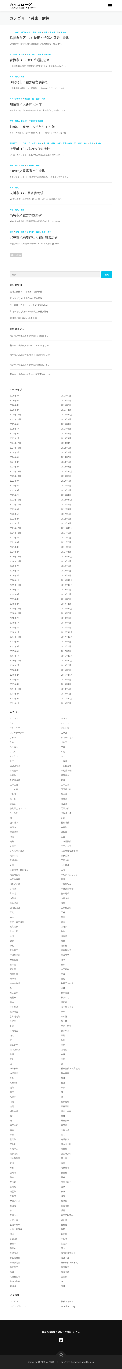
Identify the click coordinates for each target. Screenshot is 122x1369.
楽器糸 (13, 997)
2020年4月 (66, 570)
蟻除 (63, 1196)
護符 (63, 1210)
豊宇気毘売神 (67, 1215)
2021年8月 (15, 537)
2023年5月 (66, 485)
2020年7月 (15, 565)
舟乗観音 (65, 1139)
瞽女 (12, 1059)
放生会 (13, 964)
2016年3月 (66, 670)
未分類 (13, 978)
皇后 (12, 1054)
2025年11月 (66, 414)
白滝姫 (64, 1049)
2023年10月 (15, 476)
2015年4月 (15, 684)
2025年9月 (66, 419)
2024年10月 (15, 447)
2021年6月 (15, 542)
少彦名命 (65, 898)
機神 (53, 143)
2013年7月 (66, 693)
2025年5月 (66, 428)
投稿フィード (67, 1301)
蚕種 (63, 1177)
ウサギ (64, 718)
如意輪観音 (15, 879)
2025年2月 (15, 438)
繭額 (38, 232)
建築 (63, 921)
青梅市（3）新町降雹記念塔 (30, 60)
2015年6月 (15, 679)
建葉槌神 (14, 926)
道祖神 (64, 1219)
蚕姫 (12, 1163)
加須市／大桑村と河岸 (26, 104)
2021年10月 (15, 532)
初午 (40, 143)
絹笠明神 (30, 165)
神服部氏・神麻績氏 (70, 1068)
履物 (63, 902)
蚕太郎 (64, 1158)
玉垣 (63, 1035)
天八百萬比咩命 (17, 850)
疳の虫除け (15, 1049)
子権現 (13, 888)
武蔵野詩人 (40, 374)
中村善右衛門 (67, 770)
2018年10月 (15, 613)
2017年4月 (66, 646)
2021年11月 (66, 528)
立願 (63, 1087)
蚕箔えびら (66, 1182)
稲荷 (45, 32)
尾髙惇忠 (14, 902)
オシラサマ (15, 727)
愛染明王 (14, 950)
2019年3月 (66, 599)
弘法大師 (14, 931)
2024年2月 (15, 466)
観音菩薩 (65, 1205)
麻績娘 (13, 1286)
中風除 (13, 775)
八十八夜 (32, 143)
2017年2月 (66, 651)
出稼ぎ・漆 (66, 813)
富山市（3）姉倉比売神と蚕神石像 (26, 298)
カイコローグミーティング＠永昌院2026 (29, 304)
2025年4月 (15, 433)
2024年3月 (66, 461)
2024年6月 (15, 457)
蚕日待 (13, 1172)
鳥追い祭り (46, 232)
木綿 (63, 973)
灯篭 (59, 143)
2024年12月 (15, 443)
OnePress (65, 1362)
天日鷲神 (65, 855)
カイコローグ (21, 5)
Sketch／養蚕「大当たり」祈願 (32, 126)
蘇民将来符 (66, 1153)
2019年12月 (66, 580)
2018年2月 (66, 627)
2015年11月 (66, 674)
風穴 (63, 1248)
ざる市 (13, 737)
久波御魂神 (15, 780)
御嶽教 (64, 936)
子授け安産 (66, 884)
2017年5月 (15, 646)
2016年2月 (15, 674)
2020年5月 (15, 570)
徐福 (12, 936)
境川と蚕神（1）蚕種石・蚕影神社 (26, 291)
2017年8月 (66, 641)
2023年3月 (66, 490)
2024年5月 (66, 457)
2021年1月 (66, 551)
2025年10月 (15, 419)
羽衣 (63, 1134)
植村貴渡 (65, 992)
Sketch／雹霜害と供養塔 (27, 170)
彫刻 (11, 232)
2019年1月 (66, 603)
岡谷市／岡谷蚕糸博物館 (21, 335)
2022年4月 (15, 518)
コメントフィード (18, 1306)
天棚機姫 (14, 860)
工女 (12, 912)
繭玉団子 (65, 1120)
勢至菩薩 (65, 822)
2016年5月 (66, 665)
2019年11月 (15, 584)
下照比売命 (66, 765)
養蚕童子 (14, 1267)
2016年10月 (66, 660)
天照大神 (65, 860)
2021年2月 (15, 551)
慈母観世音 (66, 950)
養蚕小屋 (65, 1257)
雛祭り (13, 1243)
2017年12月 (66, 632)
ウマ (12, 723)
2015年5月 (66, 679)
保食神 (64, 794)
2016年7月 (15, 665)
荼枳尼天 (14, 1148)
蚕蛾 (63, 1186)
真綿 (63, 1054)
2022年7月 (66, 509)
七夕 (12, 761)
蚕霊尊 (13, 1191)
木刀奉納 (65, 969)
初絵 (63, 817)
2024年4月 (15, 461)
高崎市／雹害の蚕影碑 (26, 215)
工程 (63, 912)
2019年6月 (15, 594)
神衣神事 (65, 1073)
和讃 (12, 836)
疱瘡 (80, 143)
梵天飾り (14, 992)
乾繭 (63, 780)
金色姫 (63, 32)
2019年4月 (15, 599)
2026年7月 (66, 395)
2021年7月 (66, 537)
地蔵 (12, 841)
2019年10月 (66, 584)
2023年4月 (15, 490)
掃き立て (65, 954)
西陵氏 (13, 1205)
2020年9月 (66, 561)
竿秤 (12, 1092)
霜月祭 (64, 1243)
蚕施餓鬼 (65, 1167)
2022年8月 (15, 509)
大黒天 (13, 846)
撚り (63, 959)
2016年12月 (66, 655)
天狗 (12, 865)
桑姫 (63, 988)
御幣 (63, 940)
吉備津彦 (14, 832)
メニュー (109, 5)
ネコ (63, 746)
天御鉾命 (14, 855)
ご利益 (64, 732)
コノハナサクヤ (16, 99)
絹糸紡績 (14, 1111)
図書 (63, 836)
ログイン (14, 1301)
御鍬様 (64, 945)
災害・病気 (37, 32)
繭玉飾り (65, 1125)
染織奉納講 (15, 983)
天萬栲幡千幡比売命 (19, 869)
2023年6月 (15, 485)
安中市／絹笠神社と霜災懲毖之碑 (34, 237)
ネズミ (13, 751)
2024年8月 (15, 452)
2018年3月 (15, 627)
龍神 (63, 1286)
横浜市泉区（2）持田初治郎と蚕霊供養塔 (39, 37)
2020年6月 (66, 565)
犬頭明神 (65, 1030)
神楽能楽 (14, 1073)
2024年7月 (66, 452)
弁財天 (64, 926)
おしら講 (13, 54)
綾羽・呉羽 (66, 1111)
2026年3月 (66, 405)
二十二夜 (65, 784)
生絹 (63, 1040)
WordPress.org (68, 1306)
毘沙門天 (14, 1011)
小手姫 (13, 898)
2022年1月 (66, 523)
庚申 (63, 917)
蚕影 (23, 76)
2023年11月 (66, 471)
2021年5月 (66, 542)
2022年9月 (66, 504)
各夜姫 (64, 827)
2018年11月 (66, 608)
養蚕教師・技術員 (69, 1262)
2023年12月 (15, 471)
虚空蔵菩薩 (15, 1158)
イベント (14, 718)
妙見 (63, 879)
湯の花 (64, 1021)
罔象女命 (65, 1130)
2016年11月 (15, 660)
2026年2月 (15, 409)
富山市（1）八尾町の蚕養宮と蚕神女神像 (29, 311)
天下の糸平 (66, 846)
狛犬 (12, 1035)
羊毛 (12, 1134)
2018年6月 (66, 618)
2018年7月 (15, 618)
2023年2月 (15, 495)
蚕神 (12, 1177)
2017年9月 (15, 641)
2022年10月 (15, 504)
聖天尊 (13, 1139)
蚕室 (63, 1163)
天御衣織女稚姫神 (69, 850)
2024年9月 (66, 447)
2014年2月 (15, 693)
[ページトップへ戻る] (61, 1355)
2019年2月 (15, 603)
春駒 (63, 964)
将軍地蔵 (65, 893)
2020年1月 (15, 580)
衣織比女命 (15, 1201)
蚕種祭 (13, 1182)
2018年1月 (15, 632)
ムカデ (64, 756)
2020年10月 (15, 561)
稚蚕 (63, 1082)
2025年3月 (66, 433)
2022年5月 (66, 514)
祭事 (12, 1078)
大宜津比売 (66, 841)
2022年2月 (15, 523)
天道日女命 (15, 874)
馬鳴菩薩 (65, 1272)
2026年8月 (15, 395)
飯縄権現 (14, 1252)
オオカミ (65, 723)
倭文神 (64, 803)
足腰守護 (14, 1219)
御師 (12, 940)
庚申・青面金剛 (17, 921)
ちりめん (14, 746)
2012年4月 (15, 698)
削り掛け (14, 822)
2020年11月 (66, 556)
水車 (63, 1011)
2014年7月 (66, 688)
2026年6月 (15, 400)
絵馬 (12, 1106)
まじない (14, 756)
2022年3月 (66, 518)
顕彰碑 (48, 54)
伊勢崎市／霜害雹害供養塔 (29, 82)
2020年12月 (15, 556)
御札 (17, 32)
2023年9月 (66, 476)
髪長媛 (64, 1276)
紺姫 (12, 1101)
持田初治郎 (25, 32)
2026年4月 (15, 405)
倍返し (13, 803)
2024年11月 (66, 443)
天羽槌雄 (65, 865)
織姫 (63, 1115)
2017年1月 (15, 655)
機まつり (65, 997)
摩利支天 (14, 959)
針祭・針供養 (16, 1229)
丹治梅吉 (65, 775)
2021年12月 (15, 528)
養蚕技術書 (15, 1262)
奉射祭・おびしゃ (69, 874)
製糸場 (64, 1201)
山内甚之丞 (15, 907)
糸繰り (13, 1096)
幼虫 (12, 917)
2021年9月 (66, 532)
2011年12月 (66, 698)
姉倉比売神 (15, 884)
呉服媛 (64, 832)
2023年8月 (15, 480)
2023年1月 (66, 495)
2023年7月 (66, 480)
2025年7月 (66, 424)
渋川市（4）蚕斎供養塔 (26, 193)
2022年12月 (15, 499)
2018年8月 (66, 613)
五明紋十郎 (66, 789)
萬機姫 (64, 1148)
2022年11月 (66, 499)
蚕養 (63, 1191)
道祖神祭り (15, 1224)
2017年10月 (66, 636)
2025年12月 (15, 414)
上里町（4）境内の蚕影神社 (30, 148)
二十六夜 (14, 789)
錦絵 (12, 1234)
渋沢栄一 (14, 1021)
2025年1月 (66, 438)
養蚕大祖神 (15, 1257)
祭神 (63, 1078)
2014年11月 (15, 688)
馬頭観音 (65, 1267)
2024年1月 (66, 466)
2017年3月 (15, 651)
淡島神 (64, 1016)
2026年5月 (66, 400)
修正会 (13, 798)
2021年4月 (15, 547)
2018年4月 (66, 622)
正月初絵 (14, 1007)
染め (63, 978)
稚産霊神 (14, 1082)
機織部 (64, 1002)
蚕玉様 (64, 1172)
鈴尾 (63, 1229)
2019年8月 (15, 589)
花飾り (13, 1144)
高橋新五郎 (15, 1276)
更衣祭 (13, 969)
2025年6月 (15, 428)
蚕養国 (13, 1196)
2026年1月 (66, 409)
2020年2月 (66, 575)
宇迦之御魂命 (67, 888)
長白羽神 (14, 1238)
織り (86, 143)
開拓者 (40, 54)
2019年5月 (66, 594)
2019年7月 (66, 589)
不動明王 (13, 143)
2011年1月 (15, 703)
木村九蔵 (14, 973)
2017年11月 (15, 636)
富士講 (22, 54)
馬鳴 (12, 1272)
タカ (12, 742)
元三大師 (65, 808)
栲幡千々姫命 (67, 983)
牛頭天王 (14, 1030)
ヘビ (11, 32)
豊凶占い (24, 121)
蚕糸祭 (13, 1186)
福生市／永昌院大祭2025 (21, 345)
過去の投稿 (16, 255)
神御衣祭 (14, 1068)
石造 (63, 1059)
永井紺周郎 (15, 1016)
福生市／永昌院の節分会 (21, 374)
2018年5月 (15, 622)
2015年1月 (66, 684)
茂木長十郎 (54, 32)
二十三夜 (22, 143)
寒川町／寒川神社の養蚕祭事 (23, 318)
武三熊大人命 (67, 1007)
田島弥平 (14, 1044)
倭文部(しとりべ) (18, 808)
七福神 (64, 761)
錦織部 (64, 1234)
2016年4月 (15, 670)
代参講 (13, 794)
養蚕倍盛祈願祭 (36, 121)
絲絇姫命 (65, 1101)
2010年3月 (66, 703)
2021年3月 (66, 547)
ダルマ (64, 742)
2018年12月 (15, 608)
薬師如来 (14, 1153)
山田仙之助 (66, 907)
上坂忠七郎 (15, 765)
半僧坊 (13, 827)
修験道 (64, 798)
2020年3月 (15, 575)
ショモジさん (67, 737)
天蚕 (63, 869)
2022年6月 (15, 514)
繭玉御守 (14, 1125)
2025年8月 (15, 424)
